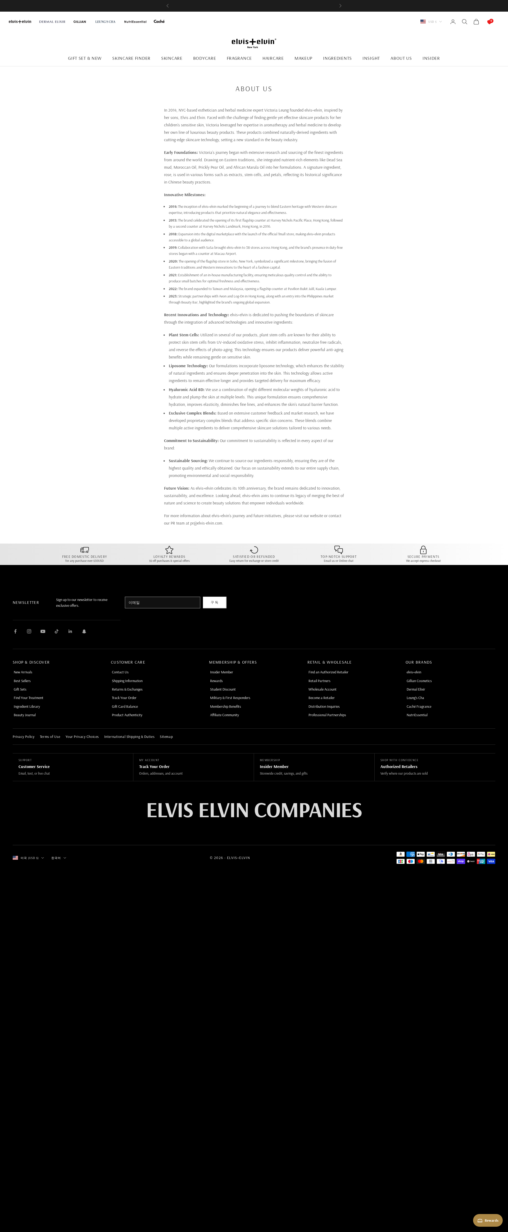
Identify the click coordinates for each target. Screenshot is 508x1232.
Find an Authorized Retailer (328, 672)
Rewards (216, 680)
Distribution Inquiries (324, 706)
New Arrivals (23, 672)
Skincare (172, 58)
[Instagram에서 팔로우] (29, 631)
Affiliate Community (224, 714)
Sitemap (166, 736)
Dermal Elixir (416, 689)
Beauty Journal (25, 714)
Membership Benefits (225, 706)
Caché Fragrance (419, 706)
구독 (215, 602)
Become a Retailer (322, 697)
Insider (431, 58)
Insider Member (221, 672)
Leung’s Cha (415, 697)
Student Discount (223, 689)
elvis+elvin (414, 672)
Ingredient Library (27, 706)
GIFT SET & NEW (85, 58)
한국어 (56, 858)
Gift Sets (20, 689)
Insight (371, 58)
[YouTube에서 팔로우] (43, 631)
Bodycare (204, 58)
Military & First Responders (230, 697)
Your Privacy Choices (82, 736)
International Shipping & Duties (129, 736)
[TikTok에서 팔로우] (56, 631)
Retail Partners (319, 680)
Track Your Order (124, 697)
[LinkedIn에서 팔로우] (70, 631)
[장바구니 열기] (484, 21)
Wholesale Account (323, 689)
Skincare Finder (131, 58)
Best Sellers (22, 680)
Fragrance (239, 58)
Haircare (273, 58)
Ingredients (337, 58)
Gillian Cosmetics (419, 680)
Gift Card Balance (125, 706)
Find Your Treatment (28, 697)
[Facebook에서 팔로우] (15, 631)
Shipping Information (127, 680)
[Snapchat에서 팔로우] (84, 631)
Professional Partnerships (327, 714)
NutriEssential (417, 714)
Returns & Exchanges (127, 689)
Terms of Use (50, 736)
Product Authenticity (127, 714)
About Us (401, 58)
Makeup (303, 58)
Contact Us (120, 672)
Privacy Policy (24, 736)
